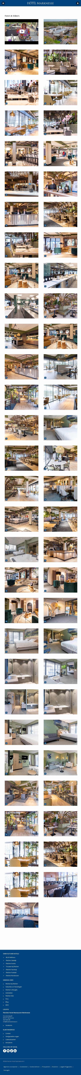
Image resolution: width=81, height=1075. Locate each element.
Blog (7, 1002)
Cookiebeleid (23, 1067)
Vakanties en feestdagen (14, 987)
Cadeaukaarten (11, 1039)
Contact (8, 1033)
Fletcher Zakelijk (11, 960)
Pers (7, 999)
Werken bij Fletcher (12, 984)
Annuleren (9, 1043)
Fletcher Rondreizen (12, 976)
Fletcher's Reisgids (11, 990)
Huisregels (6, 1070)
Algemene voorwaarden (11, 1067)
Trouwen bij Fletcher (12, 966)
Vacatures (9, 1025)
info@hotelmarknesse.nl (10, 1021)
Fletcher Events (11, 963)
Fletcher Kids (10, 996)
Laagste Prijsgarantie (66, 1067)
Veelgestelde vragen (12, 1036)
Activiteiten (9, 993)
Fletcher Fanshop (11, 970)
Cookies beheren (35, 1067)
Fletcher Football (11, 972)
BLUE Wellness (10, 957)
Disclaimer (55, 1067)
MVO (7, 1005)
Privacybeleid (46, 1067)
